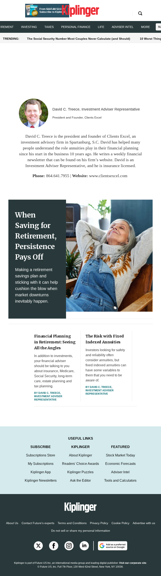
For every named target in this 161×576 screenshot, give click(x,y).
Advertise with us (144, 523)
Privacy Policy (99, 523)
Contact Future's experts (38, 523)
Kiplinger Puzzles (80, 472)
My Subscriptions (40, 463)
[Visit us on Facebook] (53, 545)
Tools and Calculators (120, 480)
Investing (29, 27)
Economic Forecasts (120, 463)
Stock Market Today (120, 455)
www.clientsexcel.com (108, 175)
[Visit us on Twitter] (38, 545)
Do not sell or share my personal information (80, 530)
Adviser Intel (123, 27)
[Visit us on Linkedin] (84, 545)
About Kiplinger (80, 455)
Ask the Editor (80, 480)
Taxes (49, 27)
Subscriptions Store (40, 455)
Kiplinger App (41, 472)
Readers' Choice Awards (80, 463)
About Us (12, 523)
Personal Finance (75, 27)
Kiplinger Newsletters (41, 480)
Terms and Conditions (72, 523)
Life (101, 27)
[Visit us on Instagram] (69, 545)
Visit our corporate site (132, 563)
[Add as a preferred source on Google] (110, 545)
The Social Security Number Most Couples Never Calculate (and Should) (78, 38)
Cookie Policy (120, 523)
